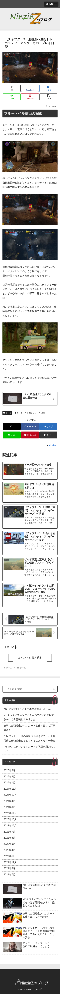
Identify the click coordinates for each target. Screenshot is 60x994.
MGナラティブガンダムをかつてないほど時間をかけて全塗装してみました (29, 717)
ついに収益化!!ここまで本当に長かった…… (28, 709)
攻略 (43, 413)
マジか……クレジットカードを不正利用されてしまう (29, 748)
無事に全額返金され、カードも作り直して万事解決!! (29, 727)
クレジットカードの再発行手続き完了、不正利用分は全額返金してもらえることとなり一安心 (29, 738)
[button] (48, 96)
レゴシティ (31, 413)
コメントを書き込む (30, 657)
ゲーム (8, 413)
